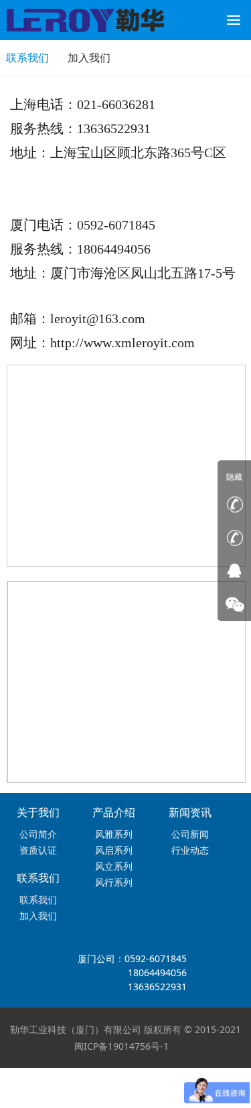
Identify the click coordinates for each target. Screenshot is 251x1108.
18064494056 (157, 972)
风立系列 (114, 866)
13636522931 (157, 986)
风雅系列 (114, 834)
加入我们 (89, 57)
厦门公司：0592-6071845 (132, 958)
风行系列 (114, 882)
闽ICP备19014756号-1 (121, 1046)
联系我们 (38, 899)
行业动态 (190, 850)
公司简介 (38, 834)
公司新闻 (190, 834)
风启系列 (114, 850)
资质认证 (38, 850)
